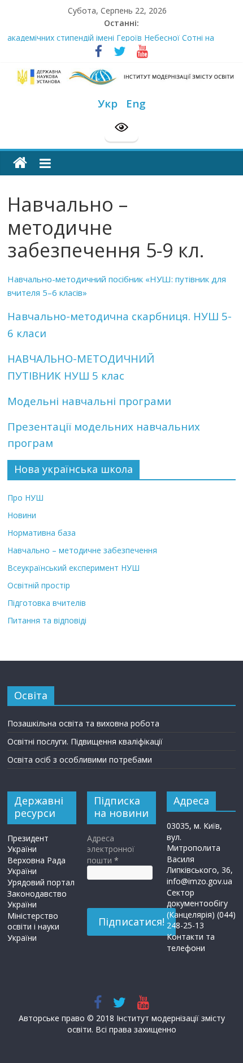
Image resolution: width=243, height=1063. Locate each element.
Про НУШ (25, 497)
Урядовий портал (41, 882)
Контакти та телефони (191, 942)
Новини (21, 515)
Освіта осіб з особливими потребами (79, 759)
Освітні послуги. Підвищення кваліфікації (85, 741)
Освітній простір (38, 585)
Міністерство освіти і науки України (33, 926)
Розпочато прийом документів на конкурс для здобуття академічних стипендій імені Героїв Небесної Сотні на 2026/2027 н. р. (115, 41)
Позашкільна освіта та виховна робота (83, 723)
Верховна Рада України (36, 866)
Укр (108, 103)
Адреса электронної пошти (110, 849)
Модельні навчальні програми (89, 401)
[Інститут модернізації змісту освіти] (20, 163)
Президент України (28, 844)
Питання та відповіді (46, 620)
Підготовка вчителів (46, 602)
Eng (136, 103)
